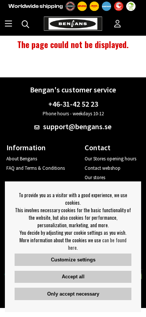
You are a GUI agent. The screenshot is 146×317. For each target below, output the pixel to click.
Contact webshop (103, 168)
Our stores (95, 177)
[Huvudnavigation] (8, 24)
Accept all (73, 276)
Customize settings (73, 260)
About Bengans (21, 158)
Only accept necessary (73, 294)
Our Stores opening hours (110, 158)
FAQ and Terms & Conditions (35, 168)
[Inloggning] (117, 24)
